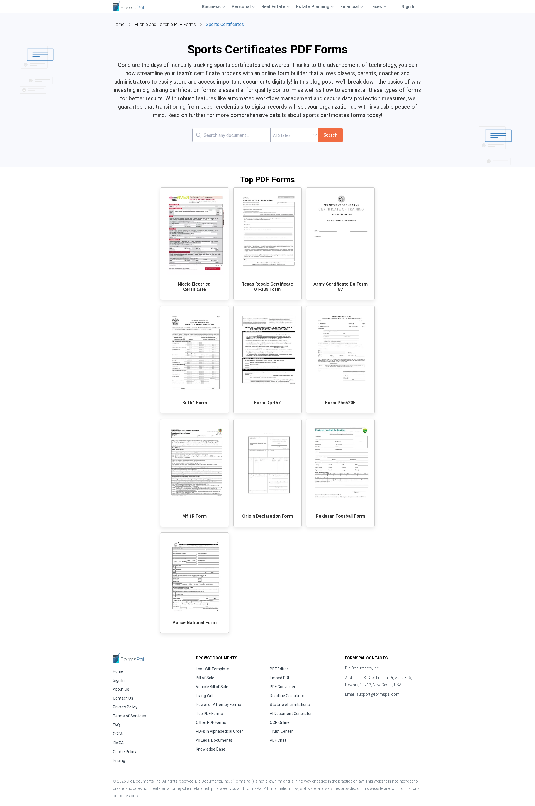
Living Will (204, 695)
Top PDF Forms (209, 713)
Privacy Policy (125, 707)
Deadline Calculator (287, 695)
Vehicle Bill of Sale (212, 687)
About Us (121, 689)
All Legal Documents (214, 740)
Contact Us (123, 698)
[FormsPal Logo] (128, 5)
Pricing (119, 760)
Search (330, 135)
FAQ (116, 725)
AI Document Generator (291, 713)
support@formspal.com (378, 694)
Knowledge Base (210, 749)
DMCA (118, 743)
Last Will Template (212, 669)
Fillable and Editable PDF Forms (165, 24)
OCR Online (280, 722)
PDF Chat (278, 740)
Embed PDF (280, 678)
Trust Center (281, 731)
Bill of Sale (205, 678)
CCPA (118, 734)
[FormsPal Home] (128, 658)
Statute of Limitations (290, 704)
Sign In (408, 6)
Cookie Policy (124, 751)
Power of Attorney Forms (218, 704)
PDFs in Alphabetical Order (219, 731)
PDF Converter (282, 687)
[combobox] (294, 135)
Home (119, 24)
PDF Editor (279, 669)
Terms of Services (129, 716)
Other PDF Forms (211, 722)
